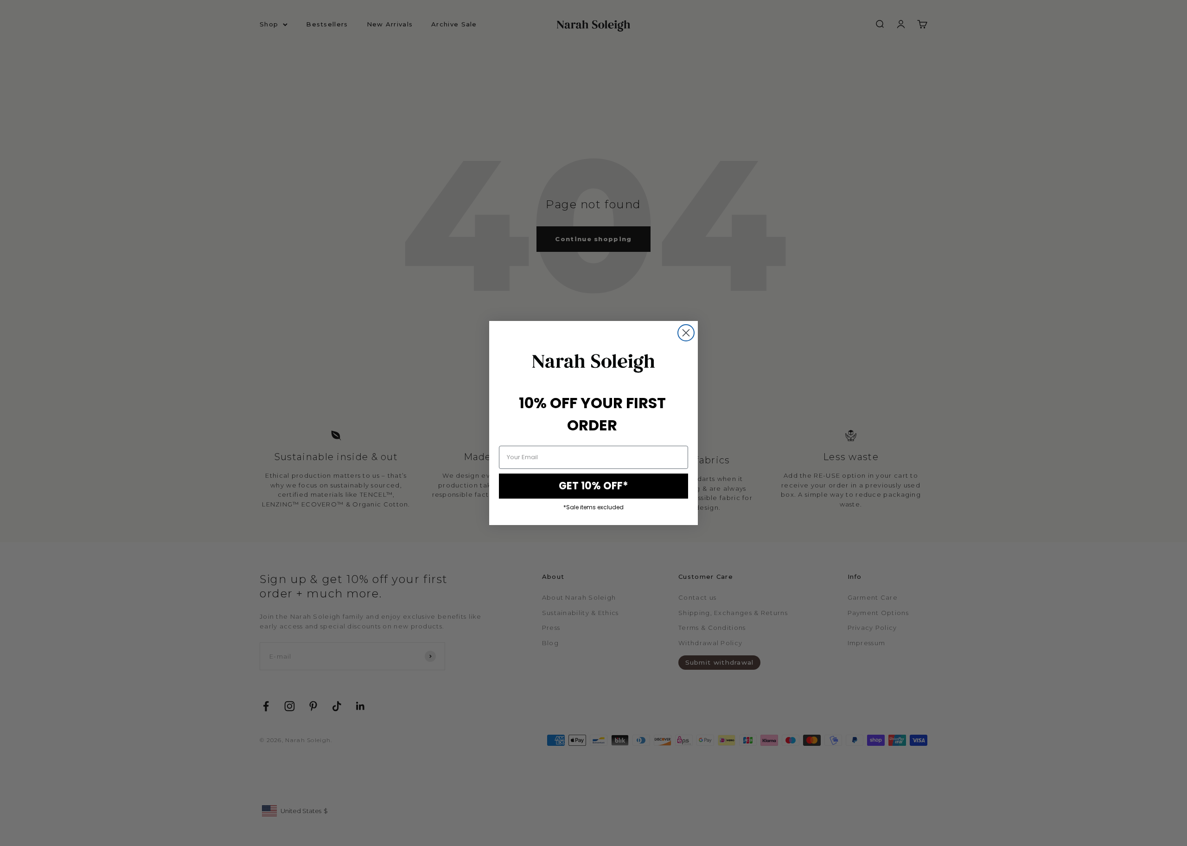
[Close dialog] (686, 333)
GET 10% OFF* (593, 486)
